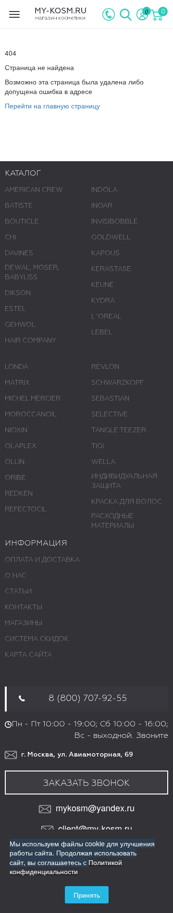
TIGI (97, 446)
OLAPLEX (21, 446)
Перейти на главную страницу (52, 105)
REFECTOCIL (26, 509)
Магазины (23, 623)
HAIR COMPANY (30, 340)
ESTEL (15, 309)
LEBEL (101, 332)
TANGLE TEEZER (118, 430)
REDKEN (19, 493)
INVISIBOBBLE (114, 221)
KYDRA (103, 300)
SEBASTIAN (110, 398)
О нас (15, 575)
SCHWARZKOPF (117, 382)
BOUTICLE (22, 221)
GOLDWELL (111, 237)
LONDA (16, 367)
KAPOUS (105, 253)
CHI (10, 237)
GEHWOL (20, 324)
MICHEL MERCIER (33, 398)
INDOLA (104, 190)
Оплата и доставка (42, 560)
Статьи (18, 591)
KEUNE (102, 285)
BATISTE (19, 205)
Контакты (23, 607)
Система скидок (37, 639)
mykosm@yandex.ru (95, 808)
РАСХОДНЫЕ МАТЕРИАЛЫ (112, 521)
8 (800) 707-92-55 (88, 698)
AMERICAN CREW (34, 190)
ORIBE (15, 477)
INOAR (101, 205)
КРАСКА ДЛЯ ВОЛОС (126, 501)
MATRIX (17, 382)
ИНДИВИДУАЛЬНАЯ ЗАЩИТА (124, 481)
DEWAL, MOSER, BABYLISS (32, 272)
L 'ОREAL (106, 316)
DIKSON (18, 293)
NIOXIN (16, 430)
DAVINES (19, 253)
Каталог (23, 174)
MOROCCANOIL (31, 414)
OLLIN (15, 462)
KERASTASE (111, 269)
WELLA (103, 462)
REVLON (105, 367)
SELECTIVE (109, 414)
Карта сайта (28, 655)
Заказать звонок (86, 783)
